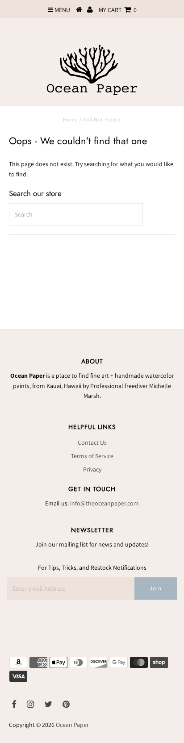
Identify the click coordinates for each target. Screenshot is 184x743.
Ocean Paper (72, 725)
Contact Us (92, 442)
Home (70, 119)
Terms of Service (92, 456)
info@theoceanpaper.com (104, 503)
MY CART (118, 10)
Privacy (92, 469)
